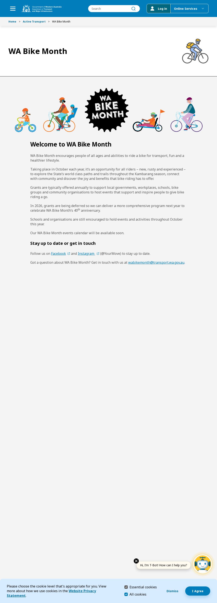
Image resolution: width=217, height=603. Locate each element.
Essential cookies (143, 587)
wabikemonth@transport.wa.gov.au (156, 262)
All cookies (137, 594)
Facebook (58, 253)
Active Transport (34, 21)
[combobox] (114, 8)
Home (12, 21)
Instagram (86, 253)
